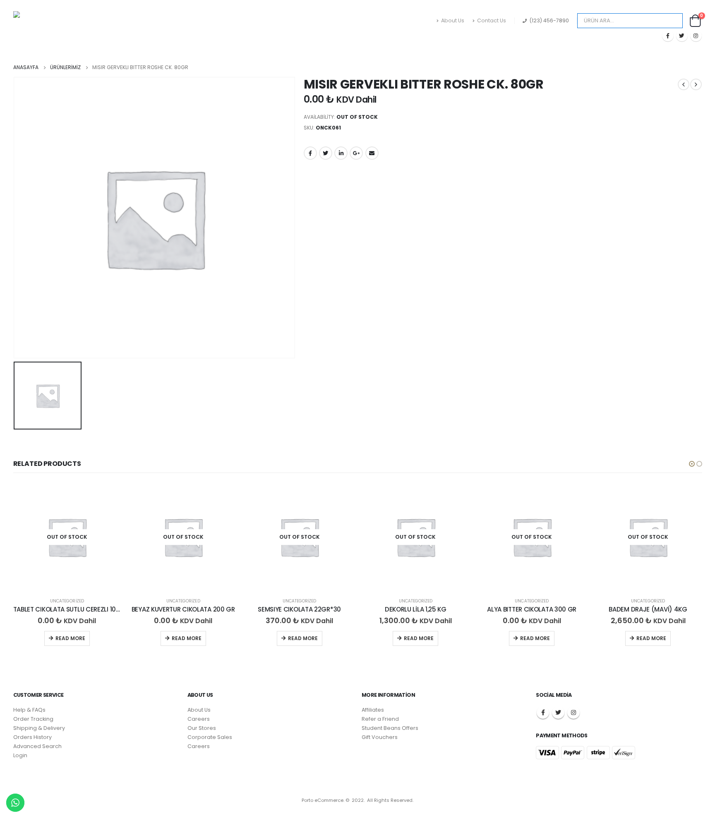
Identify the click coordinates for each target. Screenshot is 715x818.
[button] (692, 464)
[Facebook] (668, 35)
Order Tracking (33, 718)
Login (20, 755)
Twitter (325, 153)
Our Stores (201, 728)
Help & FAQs (29, 709)
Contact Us (491, 20)
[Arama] (671, 21)
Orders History (32, 737)
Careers (198, 718)
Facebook (310, 153)
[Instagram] (696, 35)
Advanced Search (37, 746)
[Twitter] (682, 35)
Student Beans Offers (390, 728)
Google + (356, 153)
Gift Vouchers (380, 737)
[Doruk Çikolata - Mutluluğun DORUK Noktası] (54, 26)
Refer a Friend (380, 718)
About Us (452, 20)
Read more (70, 638)
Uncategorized (67, 601)
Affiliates (373, 709)
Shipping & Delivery (39, 728)
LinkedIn (341, 153)
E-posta (372, 153)
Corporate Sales (209, 737)
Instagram (573, 712)
